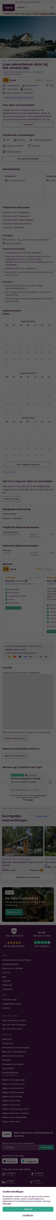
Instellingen (28, 1215)
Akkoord (28, 1209)
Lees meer (7, 1203)
